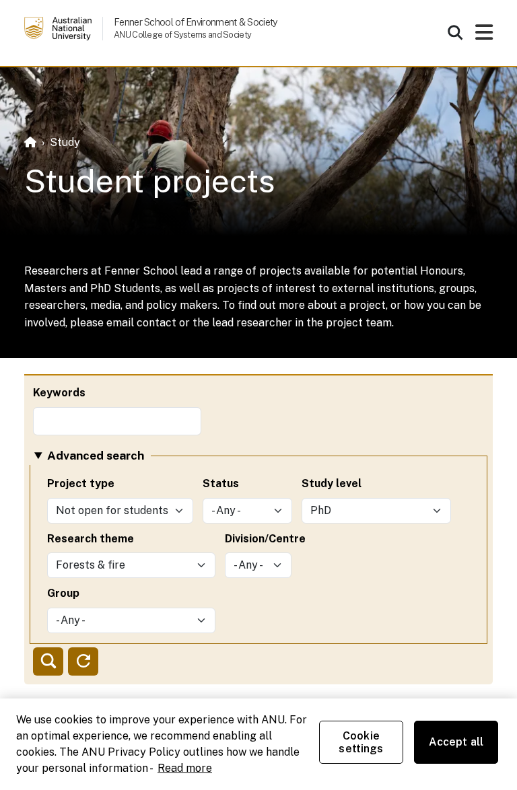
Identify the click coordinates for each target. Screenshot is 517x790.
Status (221, 483)
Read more (185, 768)
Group (63, 593)
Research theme (90, 538)
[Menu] (484, 36)
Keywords (59, 392)
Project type (80, 483)
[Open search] (455, 32)
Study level (331, 483)
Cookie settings (361, 742)
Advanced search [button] (95, 455)
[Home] (30, 142)
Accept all (456, 741)
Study (65, 142)
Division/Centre (265, 538)
